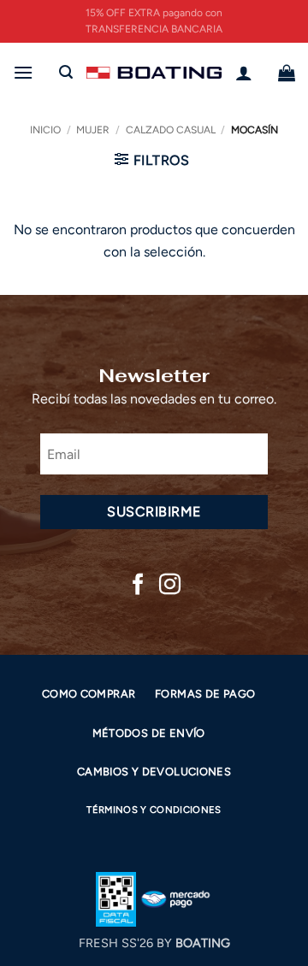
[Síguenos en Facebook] (138, 586)
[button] (23, 72)
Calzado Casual (171, 130)
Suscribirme (153, 512)
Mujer (93, 130)
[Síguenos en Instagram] (170, 586)
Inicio (45, 130)
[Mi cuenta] (243, 72)
